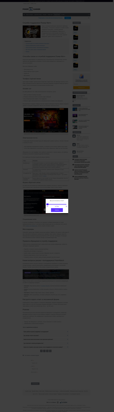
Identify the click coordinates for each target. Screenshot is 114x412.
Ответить (57, 210)
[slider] (47, 204)
